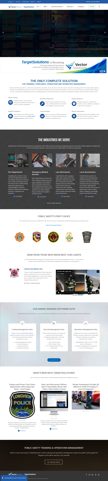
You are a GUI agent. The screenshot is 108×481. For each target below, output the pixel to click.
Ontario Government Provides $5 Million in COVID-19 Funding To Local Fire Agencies (86, 386)
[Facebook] (86, 474)
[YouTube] (98, 474)
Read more (23, 430)
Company (80, 6)
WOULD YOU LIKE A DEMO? (93, 1)
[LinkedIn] (89, 474)
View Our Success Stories (54, 225)
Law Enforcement (56, 6)
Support (39, 1)
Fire (38, 6)
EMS (45, 6)
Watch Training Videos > (60, 38)
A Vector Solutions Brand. (42, 478)
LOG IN (92, 6)
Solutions (70, 6)
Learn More (19, 196)
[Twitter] (95, 474)
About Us (18, 1)
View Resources (42, 38)
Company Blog (25, 1)
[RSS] (92, 474)
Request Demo (54, 360)
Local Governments (88, 172)
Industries (10, 1)
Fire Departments (15, 172)
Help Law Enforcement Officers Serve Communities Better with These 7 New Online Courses (54, 386)
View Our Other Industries (54, 203)
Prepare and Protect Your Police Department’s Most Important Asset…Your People (22, 386)
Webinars (33, 1)
